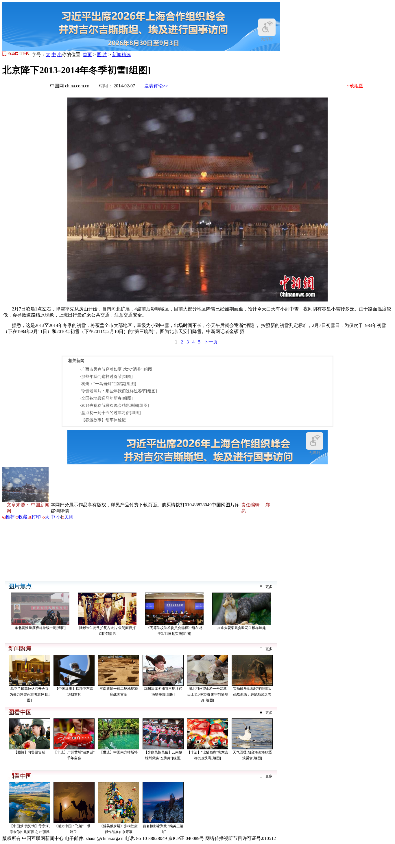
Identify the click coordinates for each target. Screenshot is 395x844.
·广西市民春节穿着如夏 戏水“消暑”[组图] (117, 369)
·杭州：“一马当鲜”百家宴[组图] (108, 384)
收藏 (22, 516)
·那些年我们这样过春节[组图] (106, 376)
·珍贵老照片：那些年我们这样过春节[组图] (118, 391)
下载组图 (354, 85)
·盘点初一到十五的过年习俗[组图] (110, 413)
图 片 (102, 54)
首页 (87, 54)
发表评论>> (156, 85)
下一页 (211, 341)
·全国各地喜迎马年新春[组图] (106, 398)
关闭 (68, 516)
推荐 (10, 516)
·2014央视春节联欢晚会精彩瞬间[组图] (114, 405)
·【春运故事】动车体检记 (103, 420)
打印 (36, 516)
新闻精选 (121, 54)
